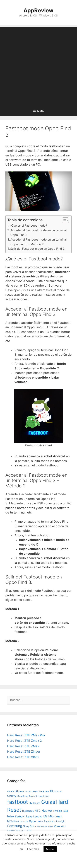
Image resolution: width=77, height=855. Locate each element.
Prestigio (60, 821)
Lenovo (37, 816)
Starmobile (42, 826)
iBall (65, 811)
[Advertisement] (38, 65)
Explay (46, 796)
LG (45, 816)
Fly (30, 802)
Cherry (11, 796)
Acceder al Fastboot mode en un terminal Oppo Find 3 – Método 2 (38, 242)
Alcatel (11, 791)
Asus (35, 791)
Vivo (57, 826)
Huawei (47, 810)
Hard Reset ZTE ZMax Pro (26, 735)
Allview (19, 791)
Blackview (44, 791)
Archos (28, 791)
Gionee (36, 803)
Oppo (32, 821)
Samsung (14, 826)
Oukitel (40, 821)
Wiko (63, 826)
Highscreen (28, 811)
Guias (48, 802)
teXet (50, 826)
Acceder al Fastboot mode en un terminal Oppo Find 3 (38, 232)
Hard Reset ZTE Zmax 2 (24, 740)
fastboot (17, 802)
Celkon (59, 791)
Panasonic (49, 821)
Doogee (38, 796)
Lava (29, 816)
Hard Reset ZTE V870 (23, 757)
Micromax (55, 816)
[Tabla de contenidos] (65, 220)
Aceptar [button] (50, 849)
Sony (26, 826)
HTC (38, 810)
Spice (33, 826)
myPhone (24, 821)
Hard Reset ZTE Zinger (23, 751)
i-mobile (57, 810)
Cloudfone (22, 796)
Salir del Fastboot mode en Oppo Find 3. (37, 248)
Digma (31, 796)
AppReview (38, 10)
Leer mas (33, 849)
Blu (52, 791)
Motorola (13, 821)
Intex (10, 816)
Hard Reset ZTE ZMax (23, 746)
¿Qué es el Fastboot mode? (28, 225)
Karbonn (20, 816)
